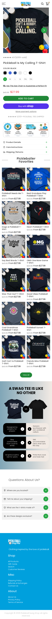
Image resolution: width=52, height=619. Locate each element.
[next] (44, 30)
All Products (13, 561)
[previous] (8, 30)
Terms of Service (15, 602)
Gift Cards (12, 564)
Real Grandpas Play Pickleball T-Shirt (36, 194)
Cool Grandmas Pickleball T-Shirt (10, 328)
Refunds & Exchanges (17, 583)
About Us (12, 597)
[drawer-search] (42, 3)
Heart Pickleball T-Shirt (38, 227)
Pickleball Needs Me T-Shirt (13, 194)
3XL (31, 79)
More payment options (26, 111)
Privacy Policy (14, 599)
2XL (25, 79)
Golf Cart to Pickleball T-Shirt (12, 362)
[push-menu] (4, 3)
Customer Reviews (16, 569)
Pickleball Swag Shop (30, 613)
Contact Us (13, 586)
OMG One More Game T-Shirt (37, 261)
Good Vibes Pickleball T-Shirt (37, 295)
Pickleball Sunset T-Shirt (36, 328)
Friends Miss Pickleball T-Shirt (37, 362)
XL (20, 79)
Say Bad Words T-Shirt (13, 260)
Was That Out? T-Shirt (13, 294)
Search (11, 566)
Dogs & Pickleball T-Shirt (11, 228)
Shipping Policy (15, 580)
